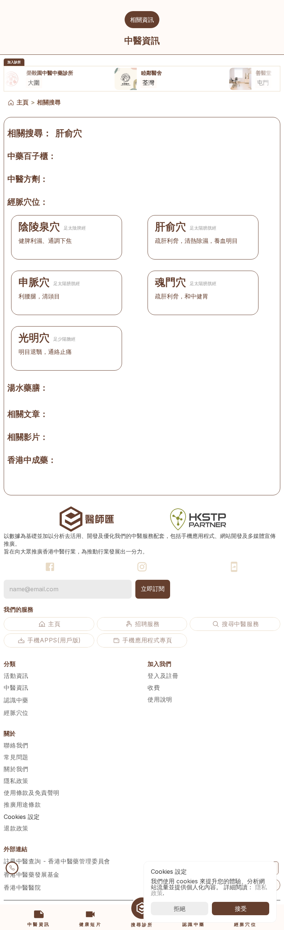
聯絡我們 (16, 745)
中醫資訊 (16, 687)
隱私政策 (16, 781)
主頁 (22, 102)
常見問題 (16, 757)
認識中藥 (16, 700)
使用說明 (160, 699)
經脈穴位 (16, 712)
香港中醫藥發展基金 (32, 874)
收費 (154, 687)
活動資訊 (16, 675)
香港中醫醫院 (22, 887)
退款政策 (16, 828)
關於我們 (16, 769)
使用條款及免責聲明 (32, 792)
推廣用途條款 (22, 804)
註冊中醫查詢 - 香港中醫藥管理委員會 (57, 861)
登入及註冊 (163, 675)
